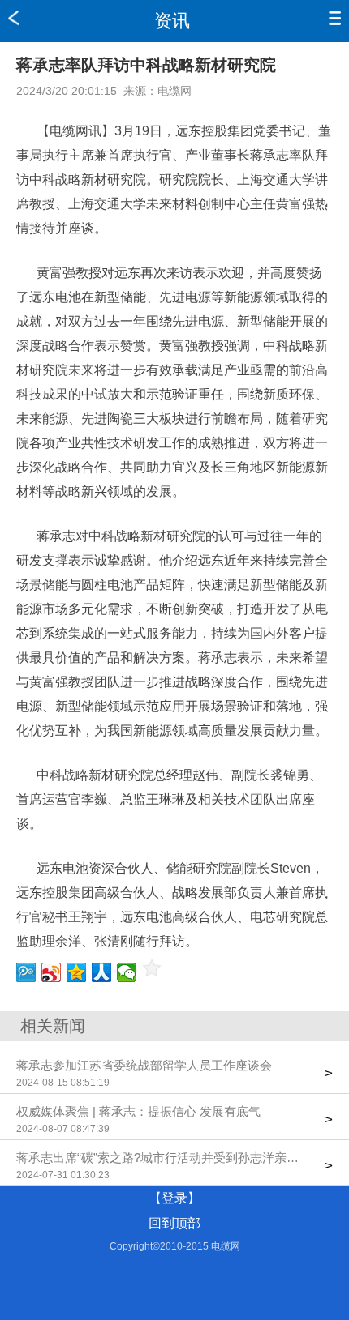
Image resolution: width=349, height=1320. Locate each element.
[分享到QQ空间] (77, 972)
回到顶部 (174, 1223)
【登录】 (174, 1198)
